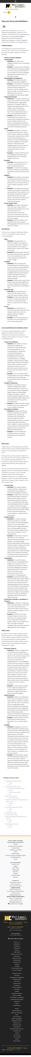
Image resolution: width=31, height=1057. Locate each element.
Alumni (17, 950)
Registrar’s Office (17, 1020)
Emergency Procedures (15, 850)
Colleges (16, 966)
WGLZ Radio (16, 1041)
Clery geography (7, 236)
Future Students (16, 987)
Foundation (17, 985)
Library (17, 1003)
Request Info (17, 1022)
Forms (15, 851)
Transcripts (17, 1034)
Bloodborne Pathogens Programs (17, 788)
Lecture (10, 782)
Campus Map (15, 870)
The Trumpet (17, 1036)
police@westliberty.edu (15, 895)
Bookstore (17, 956)
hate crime (6, 447)
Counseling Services (17, 968)
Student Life (17, 1030)
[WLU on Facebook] (22, 1049)
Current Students (17, 970)
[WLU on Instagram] (26, 1049)
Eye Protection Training (11, 796)
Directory (15, 873)
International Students (17, 999)
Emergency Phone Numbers (15, 846)
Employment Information (17, 977)
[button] (4, 26)
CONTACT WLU (15, 864)
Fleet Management (15, 857)
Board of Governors (16, 954)
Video (10, 820)
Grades (17, 991)
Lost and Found (15, 848)
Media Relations (16, 1010)
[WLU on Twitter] (24, 1049)
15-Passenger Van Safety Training (13, 781)
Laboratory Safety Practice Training (14, 807)
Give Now (17, 989)
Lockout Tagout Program (12, 814)
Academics (17, 946)
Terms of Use (9, 1049)
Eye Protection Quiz (13, 797)
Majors (17, 1008)
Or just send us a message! (16, 903)
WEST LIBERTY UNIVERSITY (15, 927)
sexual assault (16, 643)
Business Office (17, 958)
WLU (15, 918)
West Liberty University (15, 6)
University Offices (15, 875)
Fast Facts (17, 981)
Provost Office (17, 1016)
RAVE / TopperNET (17, 1018)
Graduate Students (17, 993)
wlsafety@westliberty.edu (15, 902)
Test (10, 784)
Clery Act (6, 331)
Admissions (17, 948)
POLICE (15, 844)
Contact (15, 859)
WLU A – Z (17, 942)
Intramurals (17, 1001)
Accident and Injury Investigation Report (15, 855)
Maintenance (16, 1005)
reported (14, 459)
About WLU (17, 944)
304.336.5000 (16, 933)
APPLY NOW (15, 868)
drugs (14, 418)
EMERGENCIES (17, 1049)
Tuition (17, 1038)
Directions (15, 871)
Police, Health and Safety (11, 9)
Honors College (17, 995)
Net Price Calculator (16, 1012)
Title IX (17, 1032)
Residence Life (17, 1024)
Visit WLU (15, 877)
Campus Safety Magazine (18, 36)
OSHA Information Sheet (14, 792)
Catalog (17, 964)
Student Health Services (17, 1028)
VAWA (19, 635)
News (16, 1014)
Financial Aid (17, 983)
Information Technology (17, 997)
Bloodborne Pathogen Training (13, 786)
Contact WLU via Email (16, 938)
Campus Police (17, 962)
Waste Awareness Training (12, 824)
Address (15, 866)
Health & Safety (15, 853)
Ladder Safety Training (11, 812)
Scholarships (17, 1026)
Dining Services (17, 973)
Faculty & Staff (17, 979)
